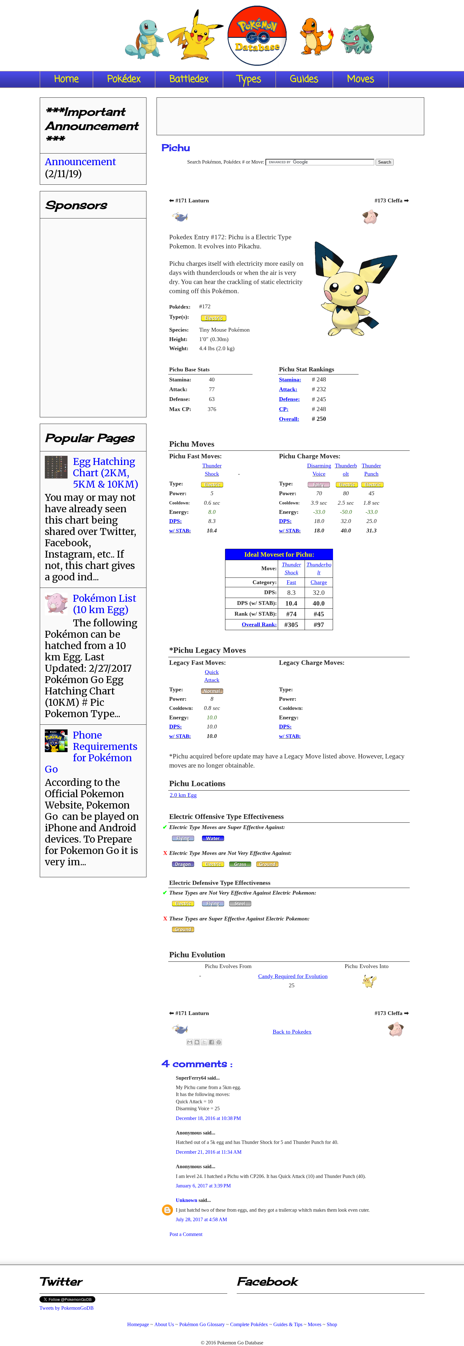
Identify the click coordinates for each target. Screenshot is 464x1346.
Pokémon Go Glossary (202, 1324)
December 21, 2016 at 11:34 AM (208, 1152)
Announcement (80, 162)
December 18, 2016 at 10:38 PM (208, 1118)
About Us (164, 1324)
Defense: (289, 399)
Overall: (289, 419)
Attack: (288, 389)
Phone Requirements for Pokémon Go (91, 752)
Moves (360, 79)
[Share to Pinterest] (219, 1042)
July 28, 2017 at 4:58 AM (201, 1219)
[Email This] (190, 1042)
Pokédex (124, 79)
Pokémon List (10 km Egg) (104, 604)
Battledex (189, 79)
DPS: (175, 521)
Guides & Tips (287, 1324)
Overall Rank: (259, 624)
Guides (304, 79)
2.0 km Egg (183, 795)
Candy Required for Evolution (293, 976)
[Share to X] (204, 1042)
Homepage (138, 1324)
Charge (319, 582)
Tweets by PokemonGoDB (66, 1308)
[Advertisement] (290, 114)
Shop (332, 1324)
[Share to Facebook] (211, 1042)
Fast (291, 582)
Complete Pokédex (249, 1324)
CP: (284, 409)
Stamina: (290, 379)
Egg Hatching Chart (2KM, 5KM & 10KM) (105, 472)
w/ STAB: (180, 531)
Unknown (187, 1200)
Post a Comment (186, 1234)
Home (66, 79)
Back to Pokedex (292, 1032)
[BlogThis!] (197, 1042)
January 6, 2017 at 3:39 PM (203, 1185)
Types (249, 79)
